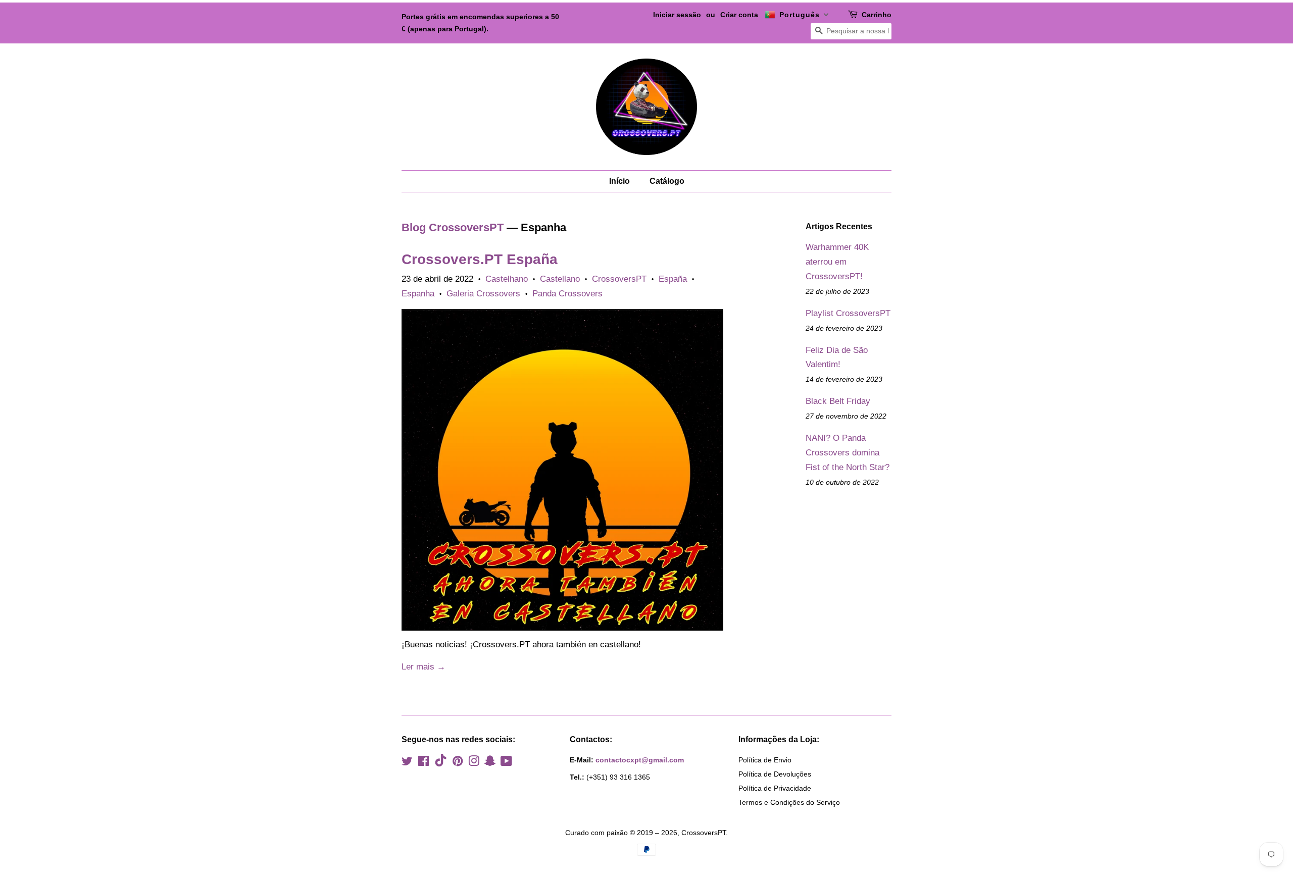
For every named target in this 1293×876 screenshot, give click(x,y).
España (673, 279)
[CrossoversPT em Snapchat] (489, 763)
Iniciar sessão (677, 15)
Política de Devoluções (774, 774)
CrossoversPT (619, 279)
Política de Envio (764, 760)
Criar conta (739, 15)
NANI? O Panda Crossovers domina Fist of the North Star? (847, 452)
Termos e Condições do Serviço (789, 802)
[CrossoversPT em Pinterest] (457, 763)
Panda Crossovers (567, 293)
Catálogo (667, 181)
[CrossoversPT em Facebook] (423, 763)
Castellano (560, 279)
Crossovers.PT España (480, 259)
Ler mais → (423, 667)
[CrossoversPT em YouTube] (506, 763)
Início (619, 181)
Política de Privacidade (774, 788)
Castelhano (506, 279)
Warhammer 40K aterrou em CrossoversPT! (837, 261)
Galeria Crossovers (483, 293)
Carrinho (876, 15)
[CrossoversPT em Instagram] (473, 763)
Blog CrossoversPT (453, 227)
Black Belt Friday (838, 401)
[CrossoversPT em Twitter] (407, 763)
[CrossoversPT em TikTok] (440, 764)
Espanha (418, 293)
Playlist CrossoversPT (848, 313)
